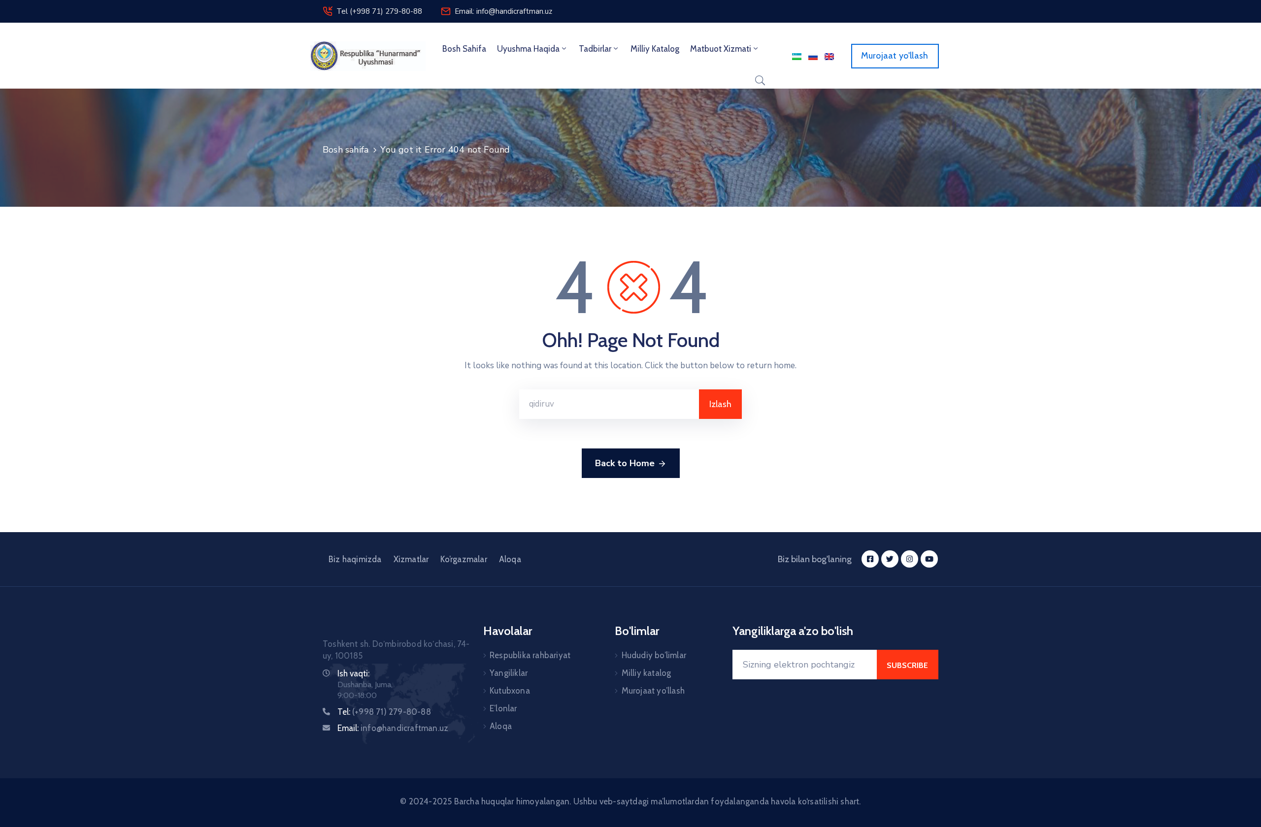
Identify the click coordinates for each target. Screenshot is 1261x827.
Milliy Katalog (654, 49)
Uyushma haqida (528, 49)
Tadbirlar (595, 49)
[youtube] (929, 559)
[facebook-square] (870, 559)
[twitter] (889, 559)
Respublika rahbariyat (530, 655)
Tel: (384, 712)
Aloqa (510, 559)
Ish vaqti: (353, 673)
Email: (392, 728)
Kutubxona (510, 691)
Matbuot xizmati (720, 49)
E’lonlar (503, 708)
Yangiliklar (509, 673)
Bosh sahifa (464, 49)
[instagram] (909, 559)
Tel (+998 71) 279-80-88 (379, 11)
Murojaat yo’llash (653, 691)
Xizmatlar (411, 559)
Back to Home (625, 463)
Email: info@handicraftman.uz (503, 11)
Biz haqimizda (355, 559)
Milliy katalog (646, 673)
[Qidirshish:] (609, 404)
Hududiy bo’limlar (654, 655)
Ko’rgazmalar (463, 559)
